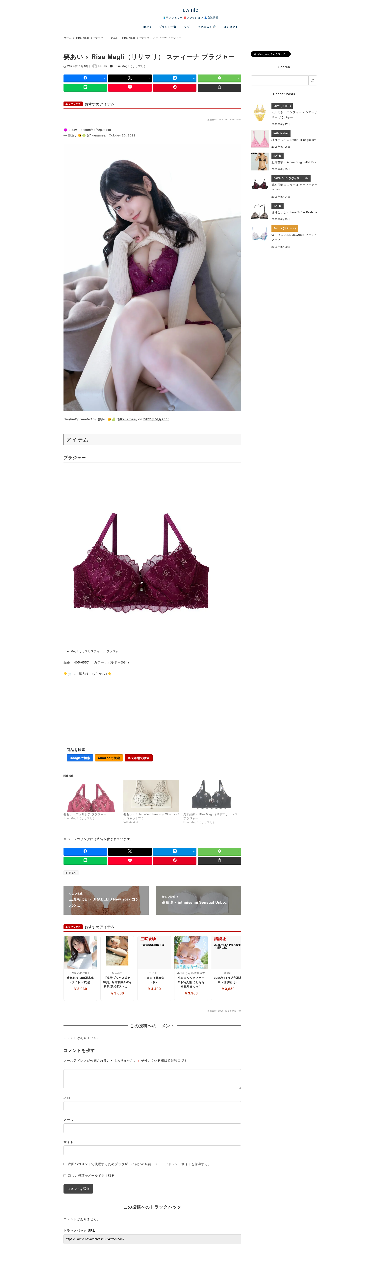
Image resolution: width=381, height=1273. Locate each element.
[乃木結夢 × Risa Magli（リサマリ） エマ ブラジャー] (211, 796)
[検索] (312, 80)
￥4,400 (154, 988)
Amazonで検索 (109, 758)
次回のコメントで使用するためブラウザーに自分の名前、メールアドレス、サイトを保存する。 (139, 1164)
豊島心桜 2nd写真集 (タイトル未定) (80, 980)
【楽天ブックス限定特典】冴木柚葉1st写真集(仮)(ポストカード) (117, 982)
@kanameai (127, 419)
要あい (72, 872)
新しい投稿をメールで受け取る (91, 1175)
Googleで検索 (80, 758)
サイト (68, 1142)
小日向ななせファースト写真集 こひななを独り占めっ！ (191, 982)
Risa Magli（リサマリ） (130, 66)
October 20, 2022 (122, 135)
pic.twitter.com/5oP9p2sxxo (90, 129)
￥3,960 (80, 988)
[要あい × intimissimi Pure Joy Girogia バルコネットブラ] (151, 796)
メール (68, 1119)
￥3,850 (228, 988)
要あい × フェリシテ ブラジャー (85, 814)
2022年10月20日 (156, 419)
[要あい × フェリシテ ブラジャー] (91, 796)
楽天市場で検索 (139, 758)
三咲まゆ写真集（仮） (154, 980)
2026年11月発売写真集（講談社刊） (228, 980)
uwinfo (190, 10)
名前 (67, 1097)
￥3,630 (117, 993)
